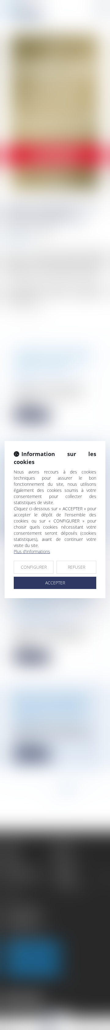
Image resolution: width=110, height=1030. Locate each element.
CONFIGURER (34, 567)
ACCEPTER (55, 583)
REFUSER (76, 567)
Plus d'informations (32, 551)
